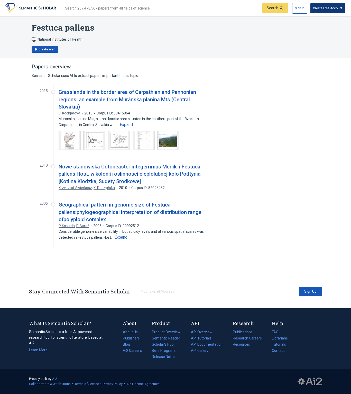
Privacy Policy (113, 384)
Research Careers (247, 338)
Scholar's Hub (163, 344)
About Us (130, 332)
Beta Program (163, 350)
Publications (243, 332)
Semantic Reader (166, 338)
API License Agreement (143, 384)
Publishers (131, 338)
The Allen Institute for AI (310, 381)
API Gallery (199, 350)
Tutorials (279, 344)
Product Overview (166, 332)
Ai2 (54, 379)
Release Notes (163, 357)
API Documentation (207, 344)
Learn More (38, 350)
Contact (278, 350)
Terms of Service (87, 384)
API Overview (202, 332)
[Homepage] (30, 8)
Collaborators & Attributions (50, 384)
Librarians (280, 338)
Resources (241, 344)
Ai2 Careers (132, 351)
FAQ (275, 332)
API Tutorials (201, 338)
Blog (128, 344)
